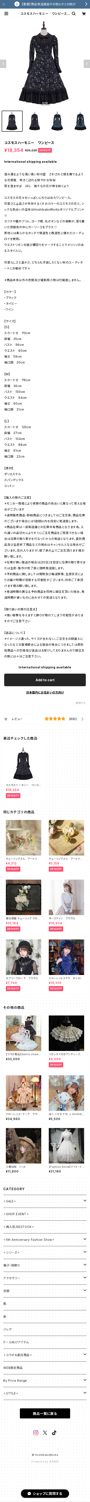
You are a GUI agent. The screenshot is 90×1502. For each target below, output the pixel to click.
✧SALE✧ (9, 1201)
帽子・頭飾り (11, 1265)
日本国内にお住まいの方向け (45, 692)
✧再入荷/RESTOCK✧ (18, 1227)
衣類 (6, 1291)
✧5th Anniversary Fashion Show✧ (29, 1239)
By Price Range (15, 1380)
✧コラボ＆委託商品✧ (17, 1355)
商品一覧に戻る (45, 1413)
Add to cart (45, 680)
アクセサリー (11, 1278)
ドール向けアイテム (16, 1342)
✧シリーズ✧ (11, 1252)
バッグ (7, 1329)
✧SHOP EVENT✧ (16, 1214)
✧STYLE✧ (11, 1393)
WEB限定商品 (13, 1368)
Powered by (40, 1461)
